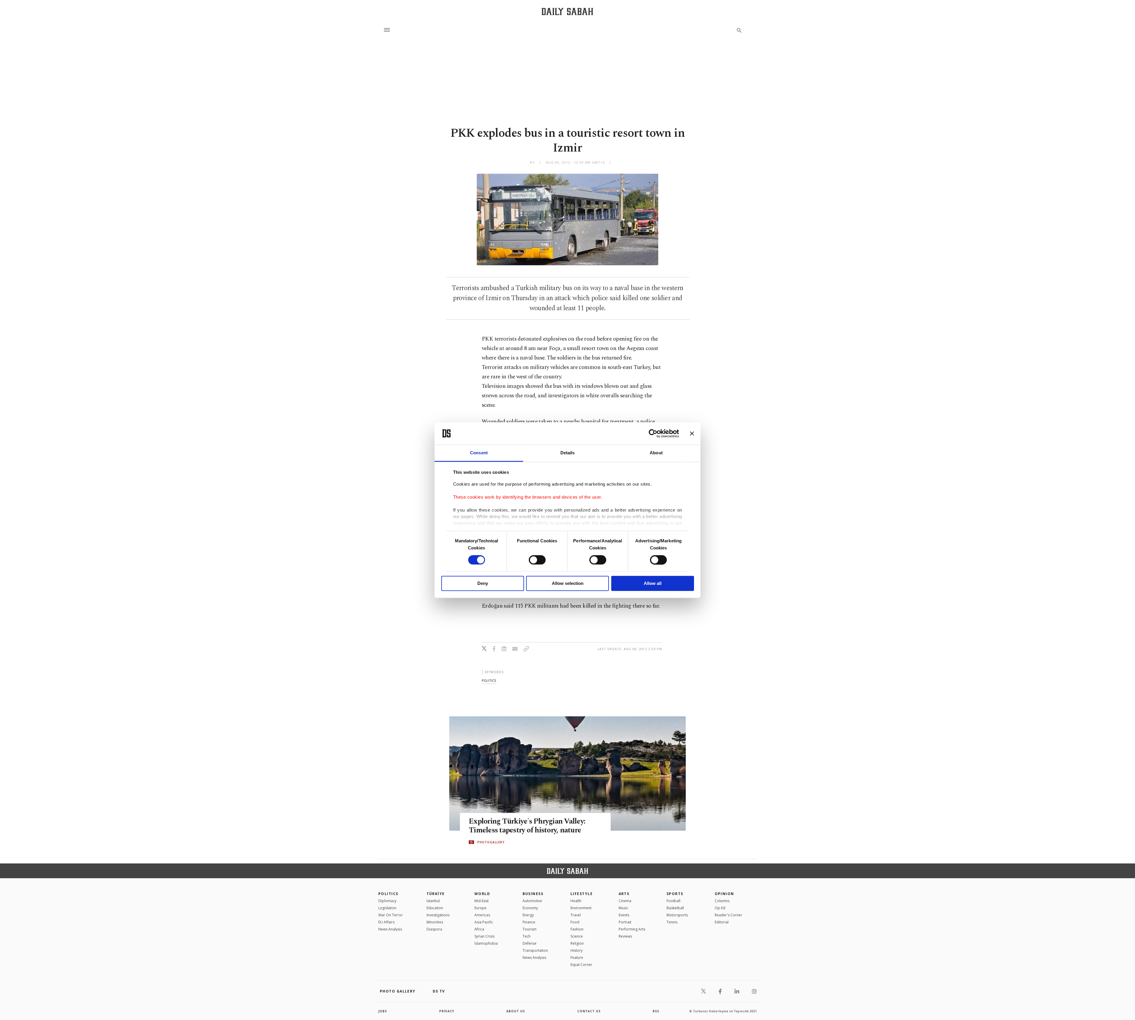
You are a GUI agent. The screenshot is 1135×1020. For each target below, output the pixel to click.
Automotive (532, 900)
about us (515, 1011)
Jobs (382, 1011)
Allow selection (567, 583)
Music (623, 907)
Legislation (387, 907)
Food (574, 922)
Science (576, 936)
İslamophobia (486, 943)
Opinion (724, 893)
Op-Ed (720, 907)
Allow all (652, 583)
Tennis (672, 922)
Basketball (675, 907)
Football (673, 900)
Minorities (435, 922)
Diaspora (434, 929)
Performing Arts (632, 929)
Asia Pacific (483, 922)
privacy (446, 1011)
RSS (656, 1011)
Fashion (576, 929)
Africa (479, 929)
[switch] (537, 560)
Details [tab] (567, 452)
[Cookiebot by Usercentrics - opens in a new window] (653, 433)
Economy (530, 907)
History (576, 950)
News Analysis (390, 929)
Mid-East (481, 900)
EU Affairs (386, 922)
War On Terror (390, 914)
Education (435, 907)
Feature (576, 957)
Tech (527, 936)
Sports (675, 893)
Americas (482, 914)
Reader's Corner (728, 914)
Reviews (625, 936)
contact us (589, 1011)
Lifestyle (581, 893)
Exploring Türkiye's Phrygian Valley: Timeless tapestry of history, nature (527, 826)
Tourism (529, 929)
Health (575, 900)
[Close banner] (692, 433)
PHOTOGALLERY (491, 842)
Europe (480, 907)
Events (624, 914)
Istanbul (433, 900)
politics (489, 680)
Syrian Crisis (484, 936)
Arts (624, 893)
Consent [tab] (479, 452)
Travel (575, 914)
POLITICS (388, 893)
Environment (580, 907)
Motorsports (677, 914)
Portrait (625, 922)
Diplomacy (387, 900)
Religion (577, 943)
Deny (482, 583)
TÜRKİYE (436, 893)
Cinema (625, 900)
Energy (528, 914)
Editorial (722, 922)
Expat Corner (581, 964)
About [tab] (656, 452)
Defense (529, 943)
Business (533, 893)
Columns (722, 900)
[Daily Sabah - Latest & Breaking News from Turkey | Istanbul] (567, 11)
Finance (529, 922)
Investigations (438, 914)
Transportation (535, 950)
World (482, 893)
